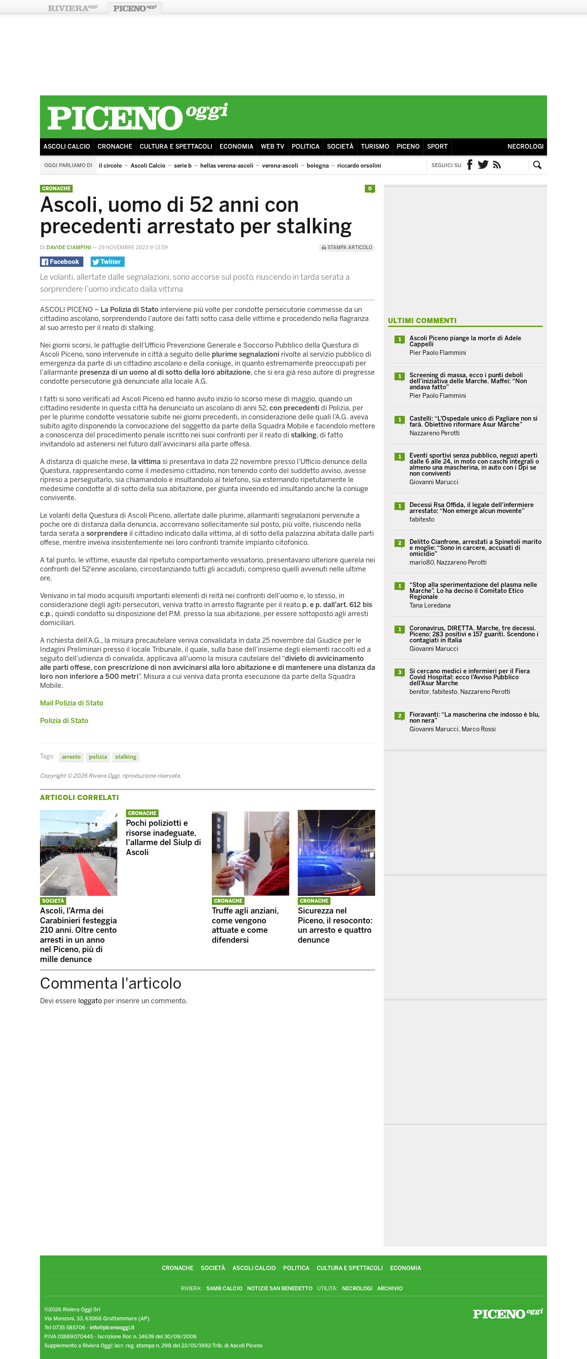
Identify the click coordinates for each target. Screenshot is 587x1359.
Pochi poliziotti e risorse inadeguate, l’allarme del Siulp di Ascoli (163, 837)
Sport (437, 146)
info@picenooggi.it (112, 1328)
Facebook (469, 165)
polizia (98, 757)
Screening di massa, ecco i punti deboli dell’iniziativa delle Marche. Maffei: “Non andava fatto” (468, 381)
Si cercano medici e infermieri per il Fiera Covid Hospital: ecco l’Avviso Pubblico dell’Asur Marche (470, 677)
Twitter (483, 165)
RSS (497, 165)
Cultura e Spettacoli (176, 146)
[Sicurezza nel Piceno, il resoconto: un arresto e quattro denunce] (336, 893)
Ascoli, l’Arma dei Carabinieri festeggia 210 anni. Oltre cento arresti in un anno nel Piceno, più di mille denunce (78, 935)
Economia (237, 146)
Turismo (375, 146)
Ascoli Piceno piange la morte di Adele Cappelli (465, 341)
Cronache (115, 146)
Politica (306, 146)
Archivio (390, 1289)
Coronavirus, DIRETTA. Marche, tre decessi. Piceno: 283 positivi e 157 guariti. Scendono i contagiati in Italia (474, 634)
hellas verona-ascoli (227, 165)
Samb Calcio (224, 1289)
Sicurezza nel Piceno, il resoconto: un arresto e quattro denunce (335, 925)
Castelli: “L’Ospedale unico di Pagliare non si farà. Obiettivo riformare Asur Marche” (474, 421)
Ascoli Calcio (66, 146)
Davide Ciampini (68, 247)
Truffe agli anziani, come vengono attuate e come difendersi (245, 925)
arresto (71, 757)
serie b (183, 165)
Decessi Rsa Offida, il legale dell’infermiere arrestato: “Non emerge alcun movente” (472, 508)
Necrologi (526, 146)
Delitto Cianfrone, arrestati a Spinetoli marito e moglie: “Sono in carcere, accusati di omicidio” (475, 548)
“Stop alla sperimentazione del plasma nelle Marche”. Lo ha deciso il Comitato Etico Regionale (473, 591)
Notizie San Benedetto (279, 1289)
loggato (90, 1001)
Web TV (272, 146)
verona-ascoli (280, 165)
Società (340, 146)
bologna (318, 165)
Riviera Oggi (72, 8)
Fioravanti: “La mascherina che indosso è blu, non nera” (475, 717)
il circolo (110, 165)
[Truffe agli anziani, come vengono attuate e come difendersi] (250, 893)
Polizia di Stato (64, 721)
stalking (126, 757)
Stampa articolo (349, 247)
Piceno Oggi (134, 8)
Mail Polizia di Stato (72, 703)
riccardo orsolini (359, 165)
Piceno (408, 146)
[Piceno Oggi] (137, 132)
